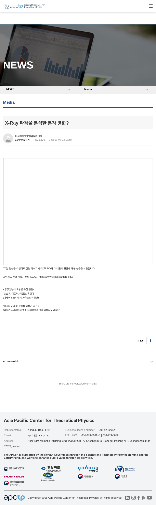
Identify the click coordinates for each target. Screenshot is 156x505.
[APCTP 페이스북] (138, 498)
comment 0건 (22, 140)
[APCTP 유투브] (149, 498)
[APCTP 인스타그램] (133, 498)
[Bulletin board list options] (150, 340)
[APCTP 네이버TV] (143, 498)
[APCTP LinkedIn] (127, 498)
